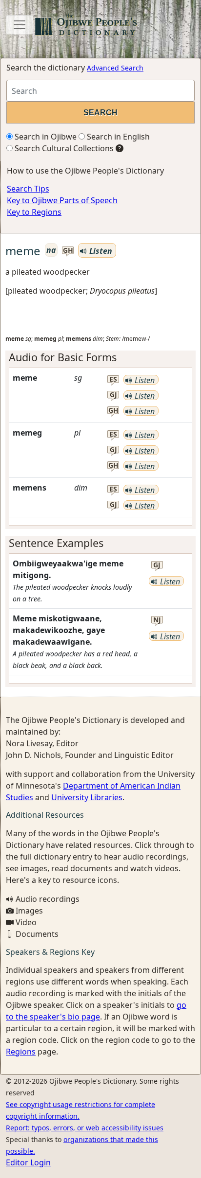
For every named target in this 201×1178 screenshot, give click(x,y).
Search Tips (28, 188)
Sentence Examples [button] (56, 543)
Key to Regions (34, 212)
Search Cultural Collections (63, 148)
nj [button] (157, 620)
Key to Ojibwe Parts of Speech (62, 200)
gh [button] (68, 250)
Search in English (117, 136)
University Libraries (86, 797)
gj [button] (113, 395)
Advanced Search (115, 67)
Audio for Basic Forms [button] (63, 357)
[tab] (100, 357)
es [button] (113, 379)
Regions (21, 1051)
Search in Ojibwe (45, 136)
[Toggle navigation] (19, 25)
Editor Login (28, 1162)
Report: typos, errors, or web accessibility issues (84, 1127)
